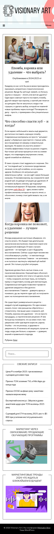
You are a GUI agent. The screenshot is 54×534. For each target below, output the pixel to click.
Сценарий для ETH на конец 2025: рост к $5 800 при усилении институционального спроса (26, 417)
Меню (48, 25)
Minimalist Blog (43, 527)
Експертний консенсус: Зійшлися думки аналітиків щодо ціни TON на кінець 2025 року (25, 404)
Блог (15, 340)
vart (27, 81)
